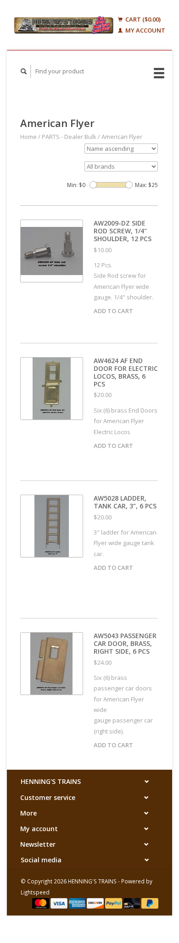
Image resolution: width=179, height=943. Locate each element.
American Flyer (121, 136)
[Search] (24, 71)
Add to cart (113, 311)
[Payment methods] (41, 903)
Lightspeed (35, 892)
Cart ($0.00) (142, 19)
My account (144, 30)
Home (28, 136)
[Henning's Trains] (64, 25)
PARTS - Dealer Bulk (69, 136)
